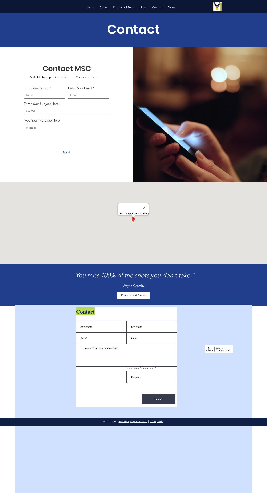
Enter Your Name (36, 88)
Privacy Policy (157, 421)
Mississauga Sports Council (133, 421)
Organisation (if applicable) (140, 368)
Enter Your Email (80, 88)
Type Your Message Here (42, 120)
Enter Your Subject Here (41, 103)
